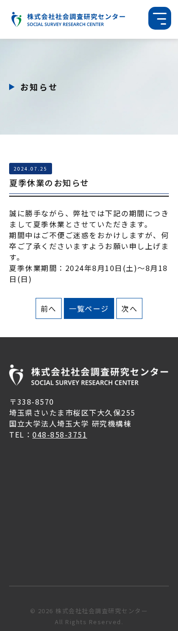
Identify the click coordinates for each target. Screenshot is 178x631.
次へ (129, 308)
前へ (49, 308)
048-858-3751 (59, 434)
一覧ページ (89, 308)
